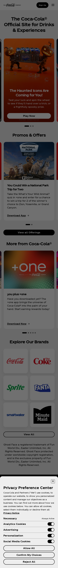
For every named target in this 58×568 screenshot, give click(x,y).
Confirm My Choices (29, 555)
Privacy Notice (11, 513)
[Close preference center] (53, 481)
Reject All (29, 561)
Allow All (29, 548)
